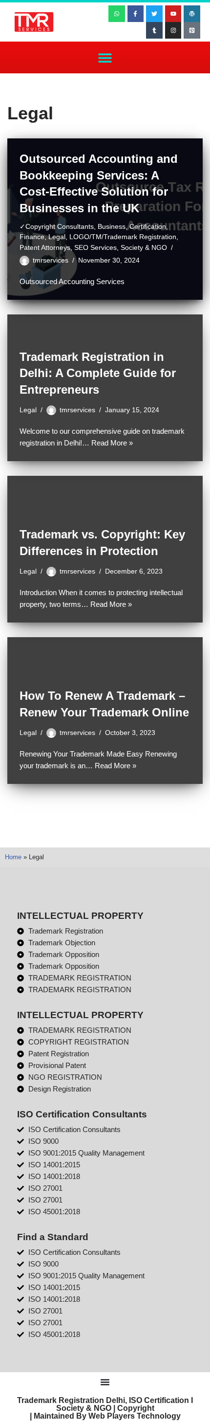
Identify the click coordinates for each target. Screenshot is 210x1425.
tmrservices (50, 260)
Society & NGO (144, 247)
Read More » (112, 443)
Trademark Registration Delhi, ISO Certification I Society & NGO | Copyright (105, 1404)
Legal (56, 237)
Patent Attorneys (45, 247)
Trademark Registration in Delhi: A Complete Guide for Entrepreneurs (98, 373)
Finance (32, 237)
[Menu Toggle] (105, 1382)
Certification (147, 226)
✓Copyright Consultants (57, 226)
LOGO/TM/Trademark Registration (122, 237)
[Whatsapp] (116, 13)
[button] (105, 57)
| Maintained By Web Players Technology (105, 1416)
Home (13, 857)
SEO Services (95, 247)
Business (112, 226)
